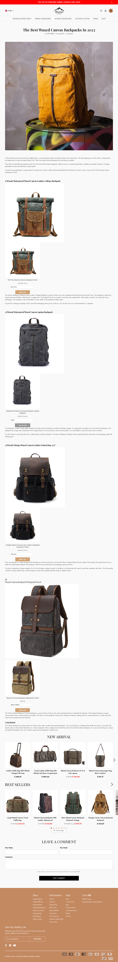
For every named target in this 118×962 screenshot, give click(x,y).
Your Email (63, 848)
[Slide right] (114, 760)
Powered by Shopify (22, 956)
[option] (18, 760)
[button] (13, 11)
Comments (9, 857)
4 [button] (59, 828)
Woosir (13, 956)
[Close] (111, 2)
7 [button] (66, 828)
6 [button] (64, 828)
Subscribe (37, 939)
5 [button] (61, 828)
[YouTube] (14, 945)
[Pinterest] (10, 945)
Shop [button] (35, 895)
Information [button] (55, 895)
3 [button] (56, 828)
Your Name (9, 848)
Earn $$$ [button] (86, 895)
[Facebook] (6, 945)
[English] (6, 11)
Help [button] (68, 895)
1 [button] (51, 828)
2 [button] (53, 828)
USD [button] (10, 11)
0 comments (69, 34)
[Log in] (105, 11)
